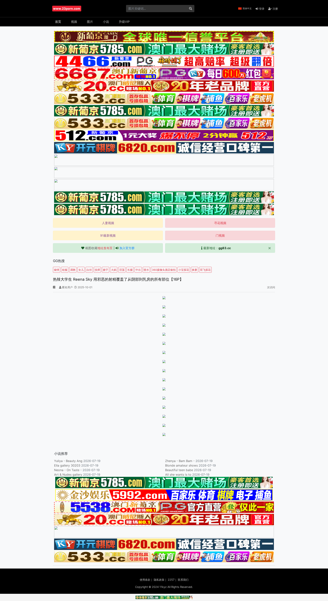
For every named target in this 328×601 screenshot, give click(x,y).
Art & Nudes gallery (68, 474)
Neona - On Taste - (68, 470)
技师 (97, 269)
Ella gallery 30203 (67, 465)
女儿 (81, 269)
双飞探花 (205, 269)
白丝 (89, 269)
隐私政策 (159, 579)
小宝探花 (183, 269)
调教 (73, 269)
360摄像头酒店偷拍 (164, 269)
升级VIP (124, 22)
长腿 (130, 269)
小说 (106, 22)
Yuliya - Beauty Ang (68, 461)
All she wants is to (178, 474)
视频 (74, 22)
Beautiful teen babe (179, 470)
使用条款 (145, 579)
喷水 (146, 269)
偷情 (56, 269)
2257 (171, 579)
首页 (58, 22)
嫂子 (105, 269)
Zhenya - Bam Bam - (180, 461)
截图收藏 (99, 248)
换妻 (194, 269)
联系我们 (183, 579)
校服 (64, 269)
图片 (90, 22)
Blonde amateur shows (181, 465)
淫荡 (122, 269)
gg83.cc (224, 248)
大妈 (113, 269)
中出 (138, 269)
